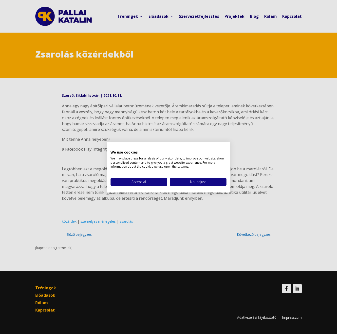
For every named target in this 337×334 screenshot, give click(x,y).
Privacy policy (215, 148)
